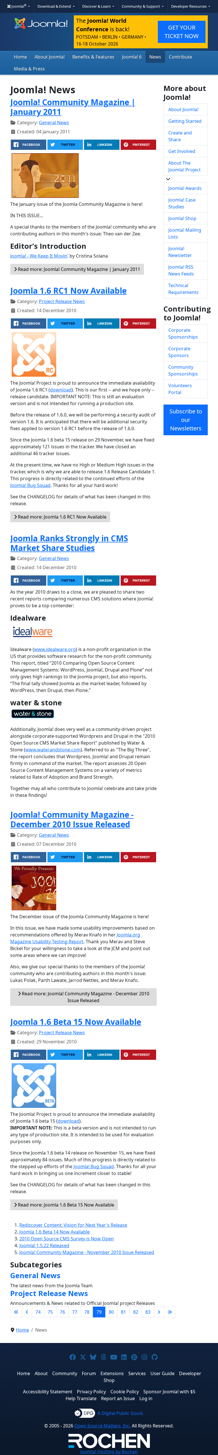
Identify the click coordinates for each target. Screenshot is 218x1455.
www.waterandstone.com (53, 750)
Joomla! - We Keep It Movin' (39, 256)
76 (62, 1312)
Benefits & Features (93, 57)
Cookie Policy (124, 1391)
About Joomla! (50, 57)
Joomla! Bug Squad (30, 485)
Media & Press (29, 69)
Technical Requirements (183, 288)
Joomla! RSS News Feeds (181, 270)
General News (54, 122)
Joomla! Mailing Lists (184, 233)
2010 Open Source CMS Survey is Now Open (66, 1239)
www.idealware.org (55, 649)
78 (86, 1312)
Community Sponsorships (183, 370)
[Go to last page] (170, 1312)
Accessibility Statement (47, 1391)
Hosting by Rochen (109, 1451)
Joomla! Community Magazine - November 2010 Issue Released (86, 1252)
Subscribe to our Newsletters (185, 419)
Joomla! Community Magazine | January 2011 (72, 107)
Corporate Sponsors (179, 351)
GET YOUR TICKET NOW (182, 32)
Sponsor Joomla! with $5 (169, 1391)
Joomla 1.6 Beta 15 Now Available (75, 1021)
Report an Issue (118, 1398)
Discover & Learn (97, 6)
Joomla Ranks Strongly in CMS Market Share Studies (69, 543)
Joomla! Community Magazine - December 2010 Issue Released (72, 819)
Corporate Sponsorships (183, 333)
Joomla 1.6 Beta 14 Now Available (54, 1232)
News (155, 57)
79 (99, 1312)
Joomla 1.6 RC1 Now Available (68, 290)
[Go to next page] (159, 1312)
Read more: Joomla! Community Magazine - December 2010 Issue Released (85, 997)
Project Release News (62, 301)
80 (111, 1312)
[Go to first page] (16, 1312)
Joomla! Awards (185, 188)
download (61, 390)
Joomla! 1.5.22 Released (44, 1245)
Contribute (180, 57)
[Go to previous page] (27, 1312)
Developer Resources (189, 6)
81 (123, 1312)
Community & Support (141, 6)
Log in (145, 1398)
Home (20, 57)
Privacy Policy (91, 1391)
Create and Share (180, 136)
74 (38, 1312)
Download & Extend (54, 6)
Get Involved (181, 151)
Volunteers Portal (180, 388)
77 (74, 1312)
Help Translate (81, 1398)
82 (135, 1312)
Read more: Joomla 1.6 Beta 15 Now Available (65, 1205)
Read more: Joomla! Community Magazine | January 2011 (78, 269)
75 (50, 1312)
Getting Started (185, 121)
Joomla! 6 (132, 57)
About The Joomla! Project (184, 166)
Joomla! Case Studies (182, 203)
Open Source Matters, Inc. (102, 1426)
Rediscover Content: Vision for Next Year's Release (73, 1225)
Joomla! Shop (182, 218)
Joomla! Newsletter (180, 251)
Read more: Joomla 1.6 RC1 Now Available (61, 517)
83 (147, 1312)
